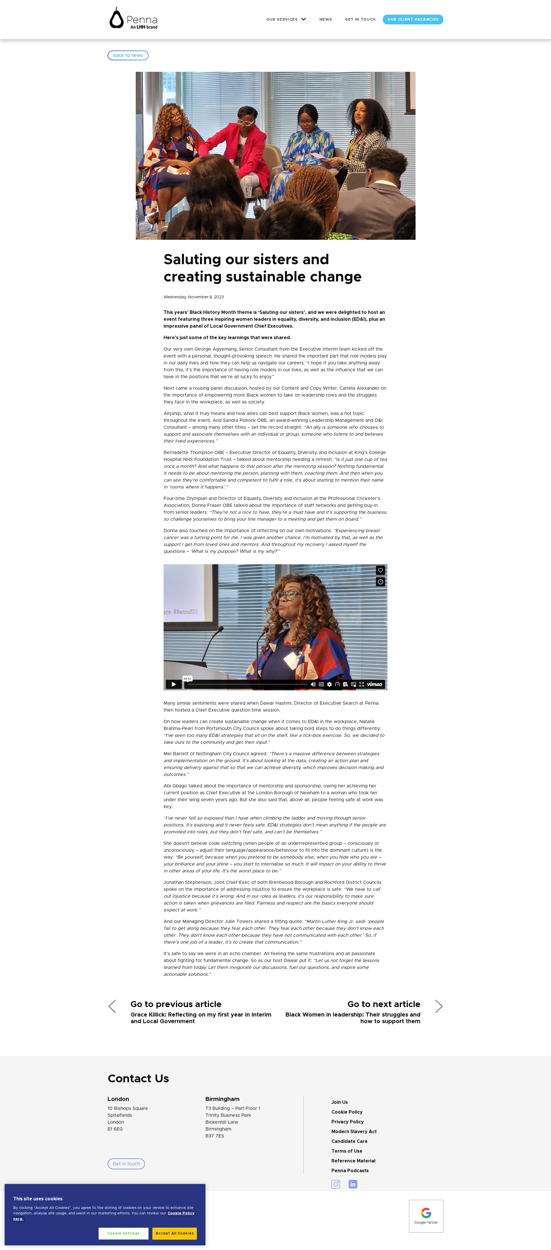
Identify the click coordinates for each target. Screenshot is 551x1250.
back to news (128, 55)
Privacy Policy (347, 1122)
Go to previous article (176, 1004)
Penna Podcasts (350, 1170)
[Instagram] (335, 1184)
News (325, 20)
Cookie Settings (123, 1233)
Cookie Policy (347, 1112)
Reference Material (353, 1161)
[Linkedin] (353, 1184)
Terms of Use (346, 1151)
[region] (105, 1214)
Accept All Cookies (175, 1233)
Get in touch (360, 20)
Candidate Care (349, 1141)
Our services (282, 20)
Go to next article (384, 1004)
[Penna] (133, 19)
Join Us (339, 1102)
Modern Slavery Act (354, 1131)
